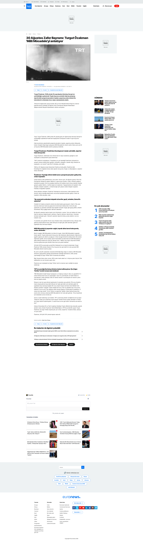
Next (68, 6)
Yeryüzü (78, 6)
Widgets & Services (51, 519)
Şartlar (61, 509)
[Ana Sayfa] (26, 33)
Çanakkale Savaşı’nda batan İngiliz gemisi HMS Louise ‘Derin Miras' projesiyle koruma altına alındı (56, 331)
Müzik (66, 483)
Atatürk (71, 344)
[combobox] (78, 2)
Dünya (51, 6)
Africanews (49, 521)
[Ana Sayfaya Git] (29, 6)
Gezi (63, 6)
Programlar (37, 523)
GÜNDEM (98, 98)
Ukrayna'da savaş (74, 476)
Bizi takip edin (50, 513)
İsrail (64, 480)
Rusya (85, 476)
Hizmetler (49, 502)
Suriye (78, 480)
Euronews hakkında (64, 505)
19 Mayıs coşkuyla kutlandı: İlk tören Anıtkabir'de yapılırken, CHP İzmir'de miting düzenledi (56, 339)
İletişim (61, 515)
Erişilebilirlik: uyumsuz (65, 519)
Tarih (59, 483)
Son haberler (38, 6)
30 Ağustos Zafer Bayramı (58, 344)
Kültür (73, 6)
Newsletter (77, 512)
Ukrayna (86, 480)
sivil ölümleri (71, 487)
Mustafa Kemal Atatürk (41, 344)
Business (58, 6)
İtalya (71, 480)
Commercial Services (65, 507)
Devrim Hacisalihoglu (39, 84)
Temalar (36, 502)
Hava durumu (50, 509)
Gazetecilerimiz (38, 525)
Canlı (116, 6)
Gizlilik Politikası (63, 513)
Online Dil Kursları (51, 523)
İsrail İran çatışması (61, 476)
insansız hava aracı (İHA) (78, 483)
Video (35, 521)
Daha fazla (62, 502)
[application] (58, 62)
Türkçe (26, 1)
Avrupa (46, 6)
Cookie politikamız (64, 511)
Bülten (48, 507)
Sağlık (84, 6)
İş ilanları (62, 517)
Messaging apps (51, 517)
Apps (48, 515)
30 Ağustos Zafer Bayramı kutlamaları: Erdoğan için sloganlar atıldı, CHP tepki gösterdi (55, 335)
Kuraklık (56, 480)
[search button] (70, 2)
